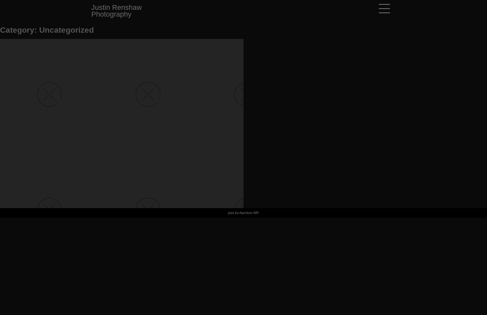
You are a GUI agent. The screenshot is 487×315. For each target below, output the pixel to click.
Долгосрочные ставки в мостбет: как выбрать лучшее (124, 59)
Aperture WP (248, 213)
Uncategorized (42, 70)
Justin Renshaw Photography (116, 10)
